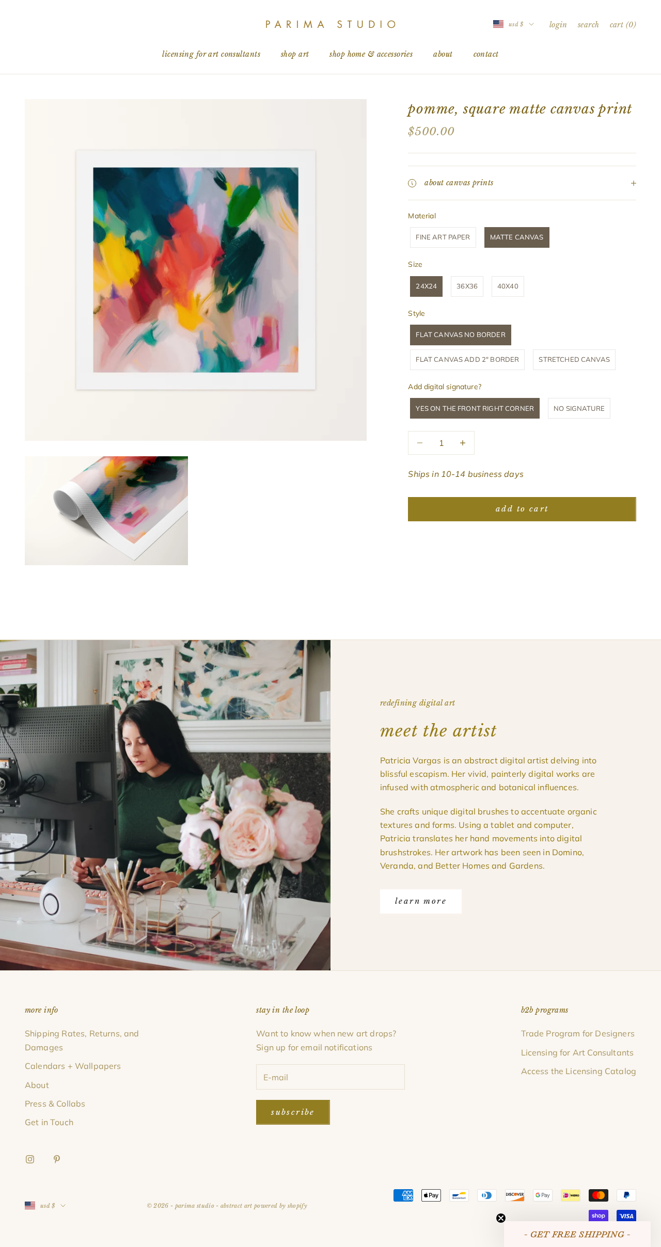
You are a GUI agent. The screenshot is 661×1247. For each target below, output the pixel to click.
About (442, 54)
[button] (577, 1234)
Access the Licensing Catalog (578, 1071)
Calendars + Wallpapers (73, 1066)
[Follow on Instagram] (30, 1159)
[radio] (442, 237)
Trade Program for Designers (578, 1033)
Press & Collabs (55, 1103)
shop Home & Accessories (371, 54)
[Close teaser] (501, 1218)
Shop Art (295, 54)
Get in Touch (49, 1122)
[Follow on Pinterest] (57, 1159)
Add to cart (522, 509)
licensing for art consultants (211, 54)
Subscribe (293, 1112)
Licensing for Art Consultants (577, 1052)
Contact (486, 54)
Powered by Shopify (280, 1205)
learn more (421, 901)
